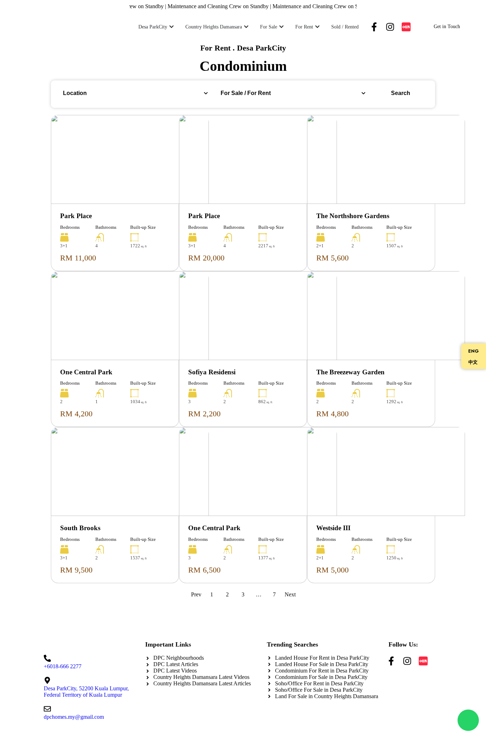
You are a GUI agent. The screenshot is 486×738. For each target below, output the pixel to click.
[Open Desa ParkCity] (171, 27)
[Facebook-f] (374, 27)
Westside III (333, 528)
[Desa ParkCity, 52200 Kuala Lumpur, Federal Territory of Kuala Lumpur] (47, 680)
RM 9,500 (76, 569)
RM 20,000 (206, 257)
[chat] (468, 720)
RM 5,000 (332, 569)
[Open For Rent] (317, 27)
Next (290, 594)
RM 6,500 (204, 569)
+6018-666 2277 (62, 666)
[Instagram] (390, 27)
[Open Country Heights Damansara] (246, 27)
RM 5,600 (332, 257)
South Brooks (80, 528)
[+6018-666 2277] (47, 658)
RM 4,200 (76, 413)
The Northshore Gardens (352, 216)
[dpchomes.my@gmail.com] (47, 708)
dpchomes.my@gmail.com (74, 717)
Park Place (76, 216)
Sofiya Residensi (212, 372)
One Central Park (86, 372)
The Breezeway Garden (350, 372)
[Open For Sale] (281, 27)
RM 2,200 (204, 413)
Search (400, 93)
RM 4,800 (332, 413)
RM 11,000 (78, 257)
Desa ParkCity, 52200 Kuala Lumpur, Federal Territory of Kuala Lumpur (86, 691)
